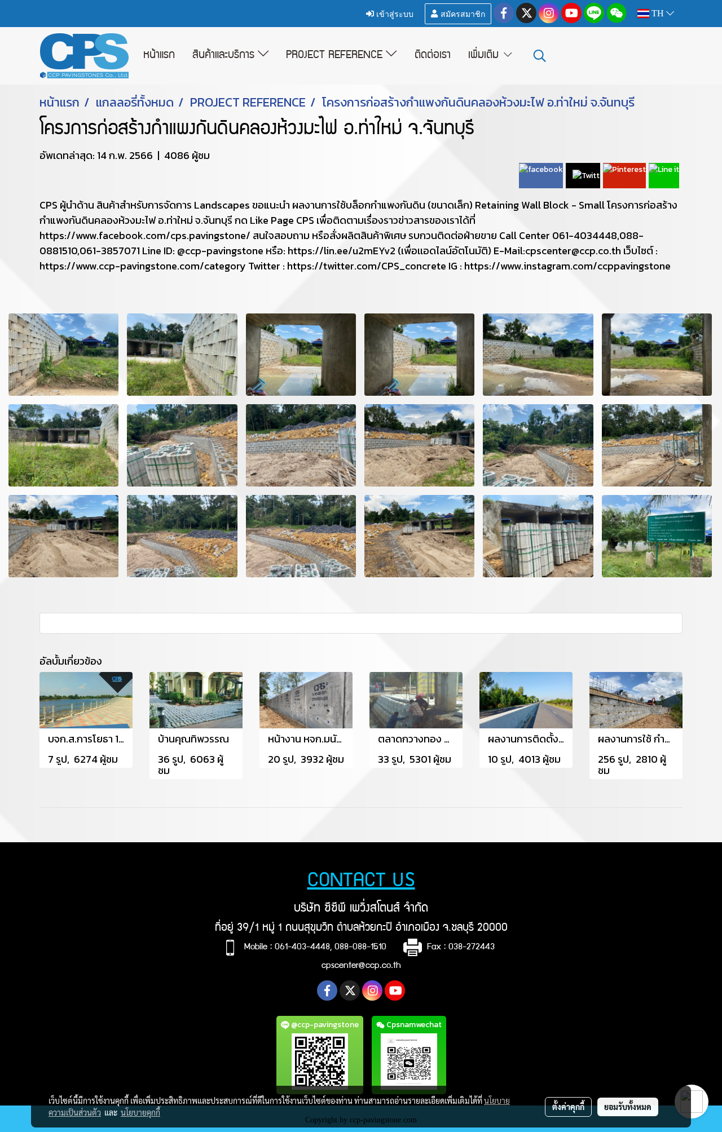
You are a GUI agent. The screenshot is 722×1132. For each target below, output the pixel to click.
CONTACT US (361, 882)
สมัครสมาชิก (461, 13)
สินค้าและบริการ (225, 55)
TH (657, 13)
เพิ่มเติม (485, 55)
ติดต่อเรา (433, 55)
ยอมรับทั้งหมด (627, 1107)
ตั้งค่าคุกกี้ (568, 1107)
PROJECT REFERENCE (336, 55)
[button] (539, 56)
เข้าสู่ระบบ (393, 13)
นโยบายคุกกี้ (140, 1112)
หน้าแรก (159, 55)
